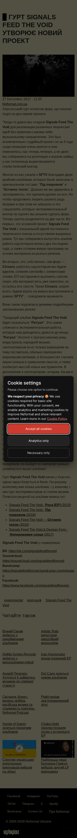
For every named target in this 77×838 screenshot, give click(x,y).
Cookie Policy (57, 419)
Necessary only (38, 453)
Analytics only (39, 441)
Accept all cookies (38, 429)
